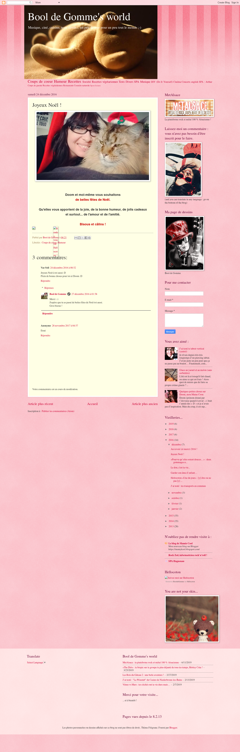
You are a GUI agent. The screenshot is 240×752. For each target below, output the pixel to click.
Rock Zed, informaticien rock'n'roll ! (187, 555)
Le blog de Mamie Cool (180, 543)
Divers (129, 82)
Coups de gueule (35, 85)
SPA (136, 82)
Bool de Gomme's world (79, 16)
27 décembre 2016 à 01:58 (84, 294)
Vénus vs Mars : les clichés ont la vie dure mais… (146, 684)
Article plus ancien (145, 403)
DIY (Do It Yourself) (162, 81)
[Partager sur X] (82, 238)
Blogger (173, 727)
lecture (98, 85)
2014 (171, 521)
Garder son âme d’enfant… (184, 472)
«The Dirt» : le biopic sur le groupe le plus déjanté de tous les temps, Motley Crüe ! (163, 667)
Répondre (45, 280)
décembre (177, 444)
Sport (92, 85)
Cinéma (177, 81)
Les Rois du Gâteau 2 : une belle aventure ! (143, 674)
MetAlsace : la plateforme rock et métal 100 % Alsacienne (151, 662)
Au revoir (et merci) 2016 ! (184, 449)
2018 (171, 429)
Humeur (60, 81)
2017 (171, 434)
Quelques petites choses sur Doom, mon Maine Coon (192, 393)
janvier (175, 508)
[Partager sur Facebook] (86, 238)
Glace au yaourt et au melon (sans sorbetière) (195, 371)
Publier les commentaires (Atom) (58, 411)
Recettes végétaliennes (53, 85)
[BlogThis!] (79, 238)
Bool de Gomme (58, 294)
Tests (122, 82)
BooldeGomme (178, 581)
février (175, 503)
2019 (171, 423)
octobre (176, 498)
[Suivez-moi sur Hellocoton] (179, 577)
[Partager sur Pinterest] (89, 238)
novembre (177, 492)
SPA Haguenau (176, 561)
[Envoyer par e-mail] (76, 238)
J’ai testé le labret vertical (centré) (191, 350)
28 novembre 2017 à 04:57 (65, 325)
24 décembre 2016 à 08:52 (63, 267)
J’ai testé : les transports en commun (188, 486)
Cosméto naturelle (82, 85)
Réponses (49, 287)
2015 (171, 515)
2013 (171, 526)
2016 (171, 440)
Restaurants (68, 85)
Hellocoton (191, 581)
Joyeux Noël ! (177, 454)
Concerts (186, 81)
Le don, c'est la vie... (180, 467)
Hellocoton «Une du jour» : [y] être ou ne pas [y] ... (191, 479)
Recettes (74, 81)
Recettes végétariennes (105, 82)
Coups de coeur (40, 81)
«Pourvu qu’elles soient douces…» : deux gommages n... (191, 461)
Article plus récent (40, 403)
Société (86, 82)
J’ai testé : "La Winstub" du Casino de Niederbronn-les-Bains (152, 679)
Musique (145, 82)
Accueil (92, 403)
